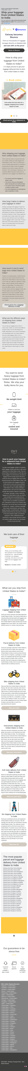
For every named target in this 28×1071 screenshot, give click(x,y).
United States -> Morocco (8, 1017)
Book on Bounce (14, 50)
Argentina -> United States (8, 985)
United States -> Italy (6, 1048)
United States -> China (7, 1007)
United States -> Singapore (8, 1023)
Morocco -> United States (8, 996)
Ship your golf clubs (14, 796)
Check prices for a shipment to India (14, 121)
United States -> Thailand (8, 1035)
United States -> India (7, 1030)
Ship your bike (14, 708)
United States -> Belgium (8, 1039)
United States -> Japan (7, 1016)
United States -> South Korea (9, 1041)
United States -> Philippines (8, 1042)
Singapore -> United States (8, 1001)
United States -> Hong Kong (8, 1014)
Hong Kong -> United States (8, 993)
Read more (7, 23)
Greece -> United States (7, 991)
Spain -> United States (7, 1003)
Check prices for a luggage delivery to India (14, 305)
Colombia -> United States (8, 987)
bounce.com (21, 43)
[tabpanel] (14, 94)
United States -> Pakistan (8, 1026)
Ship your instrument (14, 752)
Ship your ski (14, 844)
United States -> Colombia (8, 1009)
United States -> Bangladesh (9, 1049)
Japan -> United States (7, 994)
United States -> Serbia (7, 1033)
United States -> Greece (7, 1012)
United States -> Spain (7, 1025)
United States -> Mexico (7, 1046)
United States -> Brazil (7, 1028)
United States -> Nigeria (7, 1044)
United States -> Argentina (8, 1005)
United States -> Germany (8, 1010)
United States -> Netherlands (9, 1019)
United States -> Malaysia (8, 1037)
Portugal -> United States (8, 1000)
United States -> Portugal (8, 1021)
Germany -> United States (8, 989)
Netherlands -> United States (9, 998)
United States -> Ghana (7, 1032)
